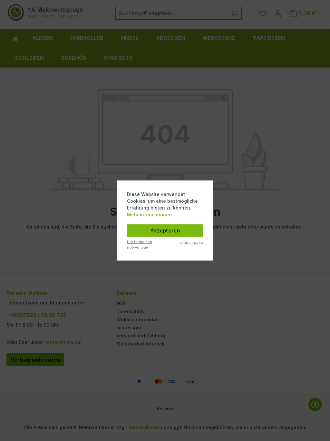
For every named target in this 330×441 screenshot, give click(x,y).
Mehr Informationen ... (152, 214)
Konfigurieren (191, 243)
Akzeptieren (165, 230)
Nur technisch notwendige (139, 245)
